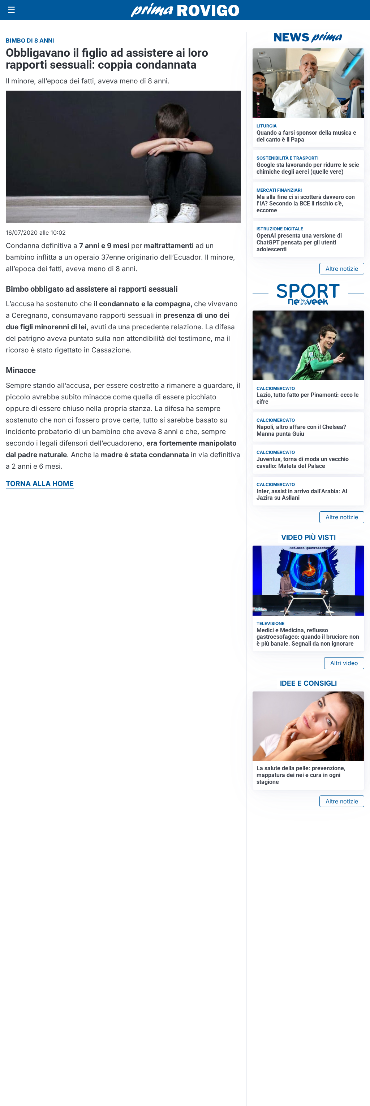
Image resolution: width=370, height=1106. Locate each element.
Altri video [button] (344, 663)
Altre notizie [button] (342, 268)
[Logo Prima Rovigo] (185, 10)
